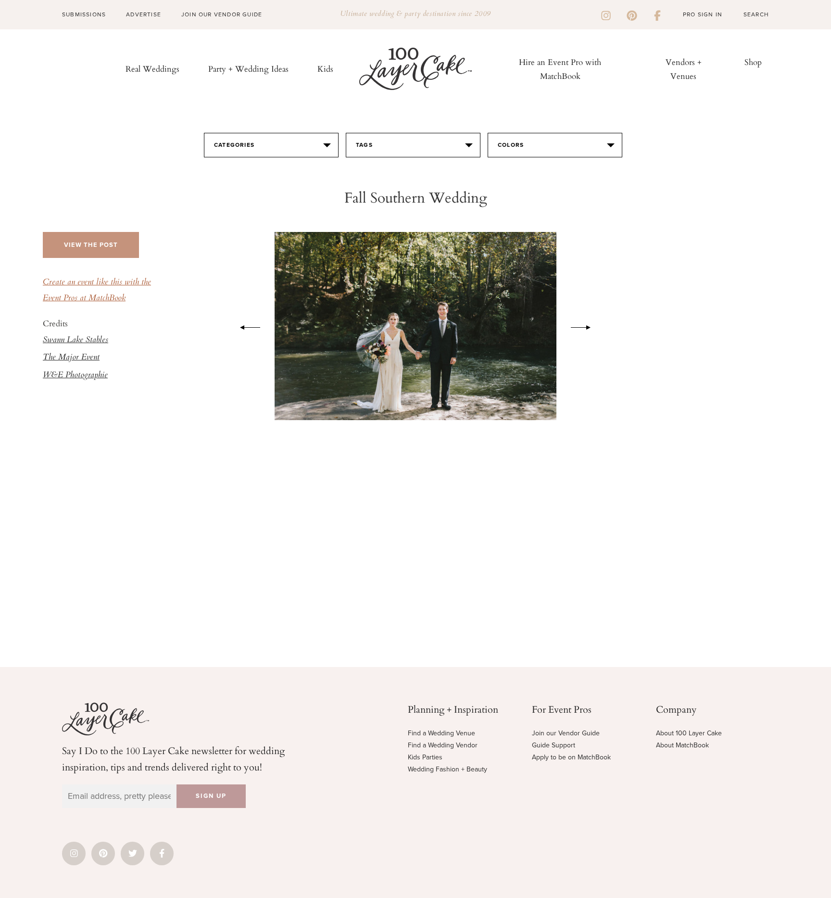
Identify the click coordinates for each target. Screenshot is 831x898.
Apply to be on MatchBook (571, 757)
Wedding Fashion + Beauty (447, 769)
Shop (753, 62)
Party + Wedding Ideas (248, 69)
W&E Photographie (75, 375)
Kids (325, 69)
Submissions (84, 14)
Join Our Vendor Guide (221, 14)
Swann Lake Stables (75, 340)
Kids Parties (425, 757)
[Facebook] (657, 14)
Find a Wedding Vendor (443, 745)
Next (586, 326)
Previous (245, 326)
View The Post (91, 245)
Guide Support (553, 745)
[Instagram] (606, 14)
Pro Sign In (702, 14)
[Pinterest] (632, 14)
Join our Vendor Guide (566, 733)
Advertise (143, 14)
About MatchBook (682, 745)
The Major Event (71, 357)
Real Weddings (152, 69)
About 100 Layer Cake (689, 733)
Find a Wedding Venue (441, 733)
